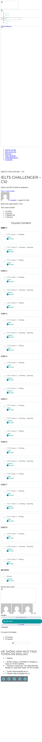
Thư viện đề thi (10, 156)
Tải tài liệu (8, 160)
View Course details (8, 191)
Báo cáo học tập (10, 152)
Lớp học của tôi (10, 150)
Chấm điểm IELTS (11, 158)
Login (22, 624)
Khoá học (8, 154)
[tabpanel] (21, 210)
